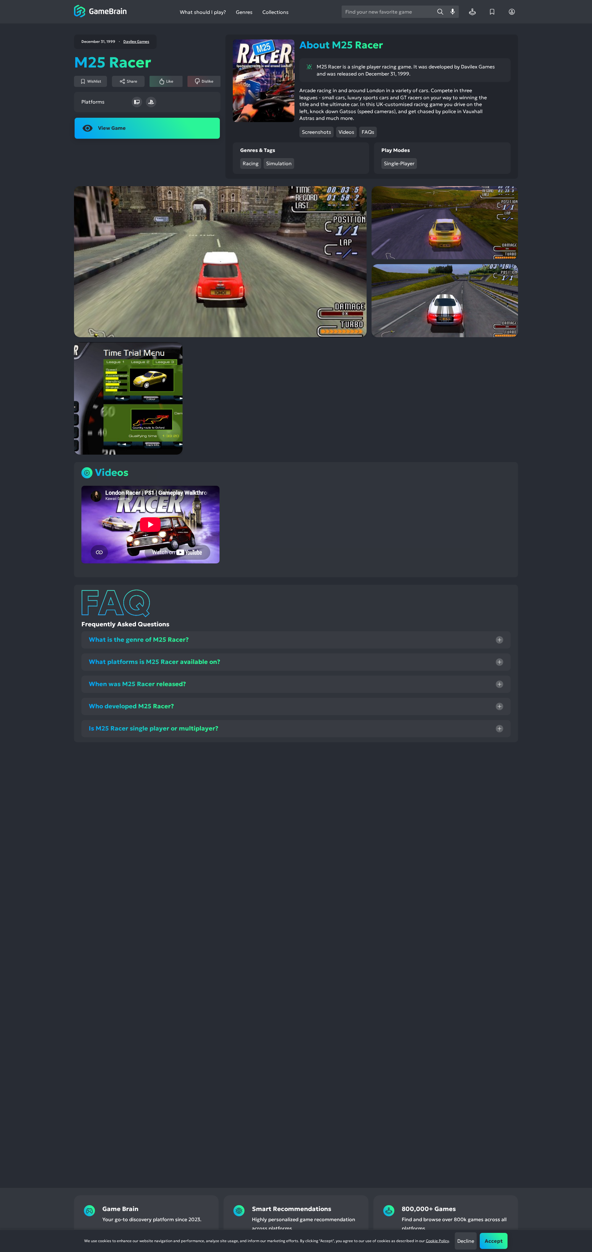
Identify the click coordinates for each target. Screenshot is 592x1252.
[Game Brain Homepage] (100, 11)
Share (132, 81)
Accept (494, 1241)
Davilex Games (136, 41)
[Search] (440, 12)
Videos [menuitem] (346, 132)
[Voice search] (452, 12)
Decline (465, 1241)
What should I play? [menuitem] (203, 12)
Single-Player (399, 163)
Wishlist (94, 81)
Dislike (207, 81)
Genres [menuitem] (244, 12)
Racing (251, 163)
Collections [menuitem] (275, 12)
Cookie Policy (437, 1240)
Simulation (279, 163)
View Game (112, 128)
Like (169, 81)
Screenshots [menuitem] (316, 132)
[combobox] (388, 12)
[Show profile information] (512, 12)
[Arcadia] (472, 12)
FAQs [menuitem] (368, 132)
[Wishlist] (492, 12)
